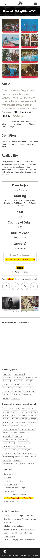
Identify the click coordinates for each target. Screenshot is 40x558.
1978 (6, 415)
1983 (15, 419)
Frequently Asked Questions (15, 495)
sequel (7, 460)
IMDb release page (20, 272)
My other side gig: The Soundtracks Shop (21, 540)
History (28, 388)
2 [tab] (14, 312)
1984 (24, 419)
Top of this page (10, 484)
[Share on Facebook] (6, 286)
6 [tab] (24, 312)
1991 (15, 426)
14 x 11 (15, 408)
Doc (16, 384)
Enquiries (7, 477)
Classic (7, 381)
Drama (26, 384)
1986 (6, 422)
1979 (15, 415)
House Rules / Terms (12, 501)
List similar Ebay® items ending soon (20, 259)
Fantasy (18, 388)
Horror (6, 391)
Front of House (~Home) (14, 481)
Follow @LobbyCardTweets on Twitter (19, 529)
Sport (16, 395)
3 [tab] (16, 312)
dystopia (7, 436)
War (6, 398)
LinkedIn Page (9, 536)
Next (36, 304)
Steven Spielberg (10, 463)
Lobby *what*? (10, 491)
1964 (24, 408)
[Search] (4, 3)
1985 (33, 419)
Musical (18, 391)
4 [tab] (19, 312)
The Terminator (23, 112)
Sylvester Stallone (27, 463)
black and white (27, 429)
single (17, 460)
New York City (24, 450)
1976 (24, 412)
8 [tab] (29, 312)
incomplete (23, 443)
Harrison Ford (9, 443)
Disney (6, 384)
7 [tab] (26, 312)
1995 (24, 426)
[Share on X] (15, 286)
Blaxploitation (31, 377)
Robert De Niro (30, 457)
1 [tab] (11, 312)
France (18, 436)
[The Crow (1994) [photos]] (10, 296)
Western (16, 398)
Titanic (6, 115)
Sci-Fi (6, 395)
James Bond (8, 446)
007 (5, 408)
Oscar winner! (9, 453)
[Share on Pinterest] (24, 286)
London (21, 446)
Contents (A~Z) (10, 474)
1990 (6, 426)
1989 (33, 422)
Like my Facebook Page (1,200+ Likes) (19, 516)
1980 (24, 415)
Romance (29, 391)
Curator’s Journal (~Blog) (14, 488)
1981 (20, 216)
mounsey (24, 555)
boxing (6, 432)
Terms (36, 555)
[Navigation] (35, 3)
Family (6, 388)
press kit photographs (11, 457)
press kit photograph (26, 453)
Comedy (18, 381)
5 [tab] (21, 312)
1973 (6, 412)
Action (7, 374)
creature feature (20, 432)
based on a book (10, 429)
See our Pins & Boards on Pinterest (18, 533)
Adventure (19, 374)
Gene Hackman (9, 439)
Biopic (19, 377)
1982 (6, 419)
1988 (24, 422)
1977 (33, 412)
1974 (15, 412)
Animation (7, 377)
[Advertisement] (20, 345)
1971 (33, 408)
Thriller (27, 395)
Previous (3, 304)
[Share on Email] (34, 286)
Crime (29, 381)
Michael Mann (9, 450)
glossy (23, 439)
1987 (15, 422)
